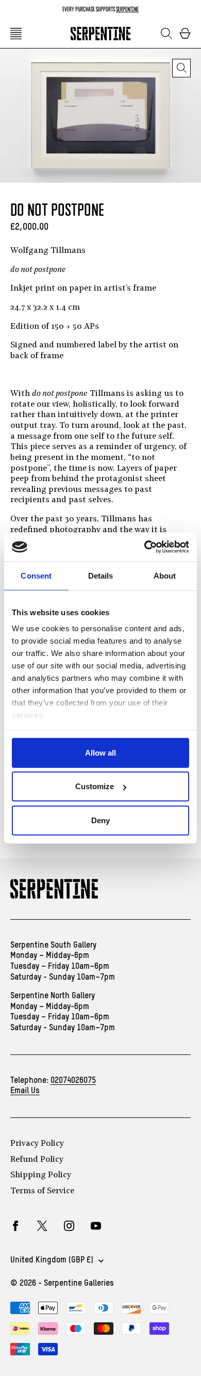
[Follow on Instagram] (69, 1226)
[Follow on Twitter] (42, 1226)
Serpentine (127, 9)
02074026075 (73, 1081)
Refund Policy (36, 1160)
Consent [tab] (36, 575)
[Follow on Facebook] (15, 1226)
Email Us (25, 1091)
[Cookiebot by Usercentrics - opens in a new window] (144, 547)
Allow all (100, 752)
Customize (94, 786)
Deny (100, 819)
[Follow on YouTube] (96, 1226)
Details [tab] (100, 575)
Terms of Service (42, 1191)
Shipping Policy (40, 1175)
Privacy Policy (37, 1144)
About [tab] (165, 575)
